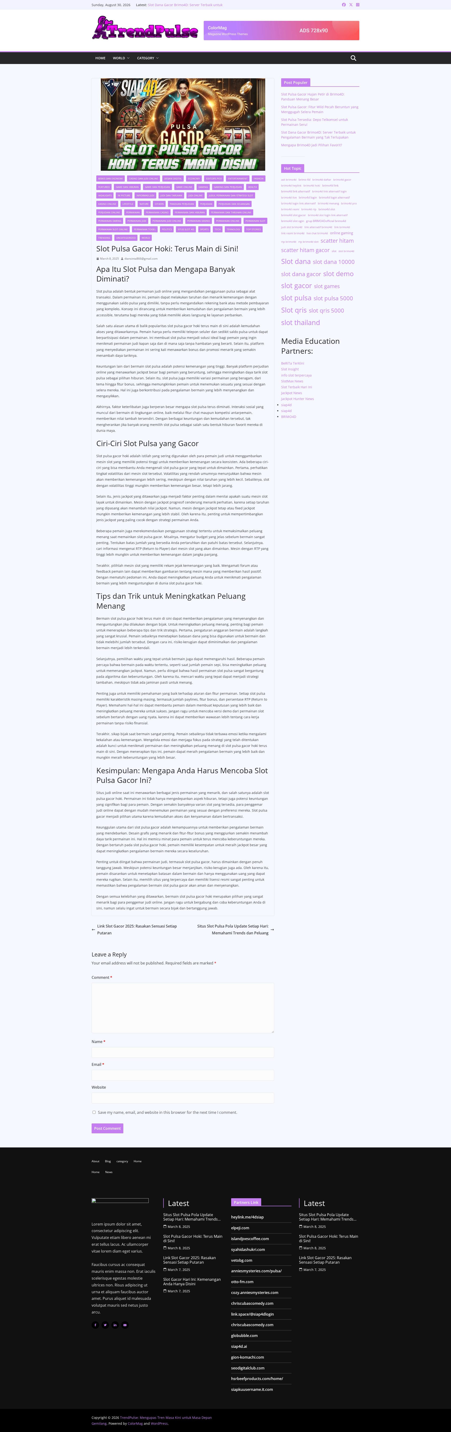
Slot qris (294, 310)
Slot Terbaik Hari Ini (296, 387)
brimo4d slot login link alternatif (328, 215)
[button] (127, 58)
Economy (194, 178)
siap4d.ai (239, 1346)
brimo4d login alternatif (334, 197)
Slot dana (296, 261)
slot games (327, 286)
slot (334, 251)
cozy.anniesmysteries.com (254, 1292)
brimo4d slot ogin (292, 221)
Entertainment (238, 178)
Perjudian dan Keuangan (234, 204)
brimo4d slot (327, 209)
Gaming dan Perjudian (228, 187)
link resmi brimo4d (292, 233)
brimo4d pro (349, 203)
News (109, 1172)
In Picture (124, 195)
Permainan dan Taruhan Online (231, 212)
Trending (104, 237)
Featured (104, 187)
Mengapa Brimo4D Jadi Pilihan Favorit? (311, 145)
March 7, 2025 (179, 1269)
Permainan (133, 212)
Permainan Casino (157, 212)
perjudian (206, 204)
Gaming (203, 187)
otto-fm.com (242, 1281)
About (95, 1161)
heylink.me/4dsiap (247, 1217)
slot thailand (300, 322)
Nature (144, 204)
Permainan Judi (136, 220)
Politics (167, 229)
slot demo (338, 273)
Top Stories (253, 229)
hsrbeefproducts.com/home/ (257, 1378)
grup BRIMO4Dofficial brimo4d (326, 221)
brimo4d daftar (321, 179)
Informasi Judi (145, 195)
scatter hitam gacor (305, 250)
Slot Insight (290, 369)
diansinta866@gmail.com (141, 259)
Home (100, 58)
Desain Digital (173, 178)
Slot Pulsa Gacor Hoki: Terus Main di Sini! (192, 1238)
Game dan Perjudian (157, 187)
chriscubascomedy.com (252, 1303)
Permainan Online (227, 220)
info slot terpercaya (296, 375)
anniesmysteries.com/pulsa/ (256, 1270)
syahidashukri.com (248, 1249)
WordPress (159, 1423)
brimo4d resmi (290, 209)
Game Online (184, 187)
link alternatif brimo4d (318, 227)
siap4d (286, 405)
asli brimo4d (288, 179)
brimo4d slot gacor (293, 215)
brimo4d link (330, 185)
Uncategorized (126, 237)
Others (159, 204)
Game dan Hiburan (127, 187)
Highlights (105, 195)
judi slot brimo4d (291, 227)
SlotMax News (292, 381)
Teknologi (233, 229)
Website (99, 1087)
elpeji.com (240, 1227)
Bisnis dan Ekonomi (110, 178)
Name (98, 1041)
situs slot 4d (186, 229)
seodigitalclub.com (247, 1368)
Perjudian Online (109, 212)
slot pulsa (296, 297)
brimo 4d (304, 179)
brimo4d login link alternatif (298, 203)
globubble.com (244, 1335)
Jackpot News (291, 393)
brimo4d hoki (311, 185)
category (145, 58)
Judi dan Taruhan (171, 195)
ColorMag (135, 1423)
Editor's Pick (214, 178)
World (119, 58)
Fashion (259, 178)
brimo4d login (308, 197)
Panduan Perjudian (182, 204)
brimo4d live (289, 197)
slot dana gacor (301, 274)
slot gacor (296, 285)
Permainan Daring (109, 220)
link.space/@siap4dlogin (252, 1314)
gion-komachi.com (247, 1357)
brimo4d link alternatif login (329, 191)
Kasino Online (107, 204)
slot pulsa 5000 (333, 298)
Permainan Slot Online (113, 229)
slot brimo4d (346, 251)
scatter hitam (337, 240)
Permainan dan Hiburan (190, 212)
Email (98, 1064)
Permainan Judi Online (166, 220)
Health (252, 187)
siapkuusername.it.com (252, 1389)
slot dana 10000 (334, 262)
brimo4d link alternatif (295, 191)
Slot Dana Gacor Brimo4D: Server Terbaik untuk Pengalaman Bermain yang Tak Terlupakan (185, 7)
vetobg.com (241, 1260)
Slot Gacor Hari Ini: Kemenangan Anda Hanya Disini (192, 1281)
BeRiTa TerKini (292, 363)
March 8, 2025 (179, 1226)
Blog (108, 1161)
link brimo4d (342, 227)
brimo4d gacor (342, 179)
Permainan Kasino (198, 220)
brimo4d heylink (291, 185)
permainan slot (255, 220)
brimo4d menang (328, 203)
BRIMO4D (288, 416)
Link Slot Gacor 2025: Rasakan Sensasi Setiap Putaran (137, 930)
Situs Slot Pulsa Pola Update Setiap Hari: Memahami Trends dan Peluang (232, 930)
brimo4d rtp (308, 209)
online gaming (341, 232)
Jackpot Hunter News (297, 399)
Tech (218, 229)
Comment (102, 977)
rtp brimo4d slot (308, 241)
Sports (204, 229)
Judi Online (195, 195)
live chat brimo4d (317, 233)
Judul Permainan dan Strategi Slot (231, 195)
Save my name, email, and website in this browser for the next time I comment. (167, 1112)
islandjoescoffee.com (250, 1238)
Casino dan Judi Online (143, 178)
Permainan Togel (145, 229)
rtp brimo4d (288, 241)
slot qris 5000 (326, 310)
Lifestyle (127, 204)
